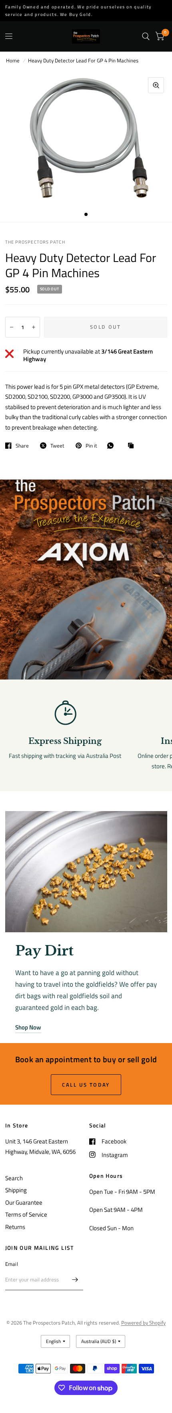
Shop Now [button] (28, 1027)
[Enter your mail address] (75, 1279)
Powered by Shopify (143, 1323)
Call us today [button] (86, 1085)
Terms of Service (26, 1214)
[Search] (145, 36)
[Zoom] (156, 85)
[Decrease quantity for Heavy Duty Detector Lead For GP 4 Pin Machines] (12, 327)
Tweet (57, 445)
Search (14, 1178)
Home (13, 60)
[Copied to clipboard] (133, 446)
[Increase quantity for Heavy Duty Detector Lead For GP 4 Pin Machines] (34, 327)
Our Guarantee (23, 1202)
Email (11, 1264)
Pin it (91, 445)
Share (22, 445)
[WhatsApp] (112, 445)
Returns (15, 1226)
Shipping (16, 1190)
